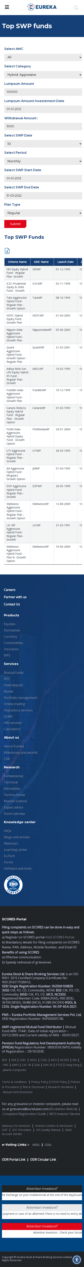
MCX (54, 1060)
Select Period (15, 153)
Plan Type (12, 204)
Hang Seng (72, 1065)
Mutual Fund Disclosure (18, 1092)
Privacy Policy (39, 1082)
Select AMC (13, 49)
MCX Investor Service (64, 1114)
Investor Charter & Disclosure (54, 1126)
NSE (13, 1060)
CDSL (43, 1060)
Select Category (17, 66)
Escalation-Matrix (63, 1109)
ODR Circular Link (43, 1159)
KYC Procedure (21, 1130)
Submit (15, 224)
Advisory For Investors (16, 1126)
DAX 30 (48, 1065)
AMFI (15, 1065)
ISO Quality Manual (48, 1130)
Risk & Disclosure (34, 1087)
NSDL (33, 1060)
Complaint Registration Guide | (26, 1114)
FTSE (59, 1065)
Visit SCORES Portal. (60, 937)
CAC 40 (26, 1065)
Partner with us (15, 597)
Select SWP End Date (21, 187)
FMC (6, 1065)
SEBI (23, 1060)
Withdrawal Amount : (21, 118)
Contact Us (12, 604)
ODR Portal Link (13, 1159)
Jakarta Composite (14, 1070)
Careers (9, 590)
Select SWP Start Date (22, 170)
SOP (4, 1130)
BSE (5, 1060)
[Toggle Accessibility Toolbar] (76, 1259)
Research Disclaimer (61, 1087)
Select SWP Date (18, 135)
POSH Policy (59, 1082)
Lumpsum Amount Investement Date (34, 101)
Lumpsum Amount (19, 84)
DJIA (37, 1065)
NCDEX (64, 1060)
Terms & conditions (15, 1082)
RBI (74, 1060)
